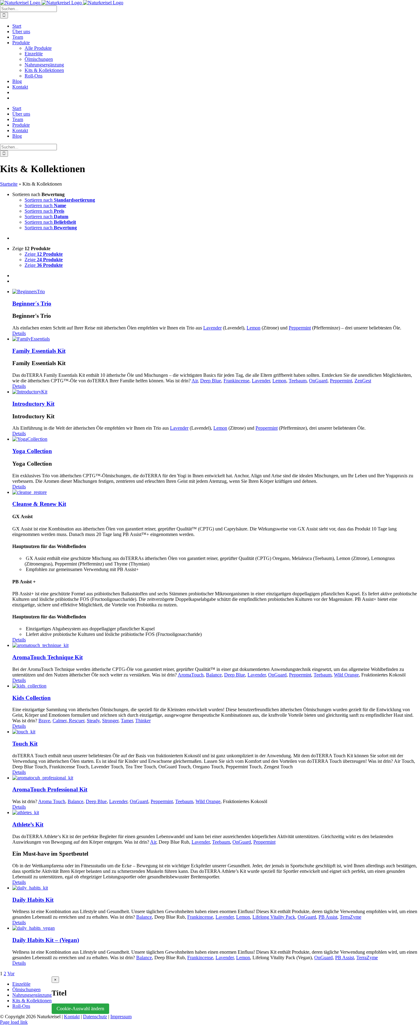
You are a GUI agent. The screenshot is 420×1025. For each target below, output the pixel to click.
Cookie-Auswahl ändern (80, 1008)
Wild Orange (346, 674)
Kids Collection (31, 698)
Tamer (127, 720)
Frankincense (236, 380)
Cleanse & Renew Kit (39, 504)
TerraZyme (350, 917)
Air (195, 380)
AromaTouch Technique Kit (47, 657)
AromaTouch (191, 674)
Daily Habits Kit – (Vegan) (45, 940)
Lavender (212, 327)
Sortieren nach (60, 200)
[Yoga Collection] (216, 439)
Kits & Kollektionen (32, 1000)
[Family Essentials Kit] (216, 339)
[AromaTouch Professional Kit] (216, 778)
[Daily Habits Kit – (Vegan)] (216, 928)
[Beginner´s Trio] (216, 291)
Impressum (121, 1016)
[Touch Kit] (216, 732)
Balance (214, 674)
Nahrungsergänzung (32, 995)
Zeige (44, 254)
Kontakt (72, 1016)
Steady (93, 720)
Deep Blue (210, 380)
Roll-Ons (21, 1006)
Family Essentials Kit (38, 351)
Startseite (9, 184)
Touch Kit (25, 743)
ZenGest (363, 380)
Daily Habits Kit (32, 900)
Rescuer (76, 720)
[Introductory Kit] (216, 392)
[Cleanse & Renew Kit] (216, 492)
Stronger (110, 720)
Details (19, 333)
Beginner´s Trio (31, 303)
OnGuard (318, 380)
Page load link (14, 1022)
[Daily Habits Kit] (216, 888)
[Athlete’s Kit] (216, 812)
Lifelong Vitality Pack (273, 917)
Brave (44, 720)
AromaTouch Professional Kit (49, 789)
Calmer (59, 720)
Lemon (253, 327)
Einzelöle (21, 984)
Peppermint (300, 327)
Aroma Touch (51, 801)
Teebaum (298, 380)
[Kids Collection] (216, 686)
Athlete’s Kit (27, 824)
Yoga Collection (32, 451)
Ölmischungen (26, 989)
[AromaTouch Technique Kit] (216, 645)
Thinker (143, 720)
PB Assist (328, 917)
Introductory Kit (33, 403)
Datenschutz (95, 1016)
